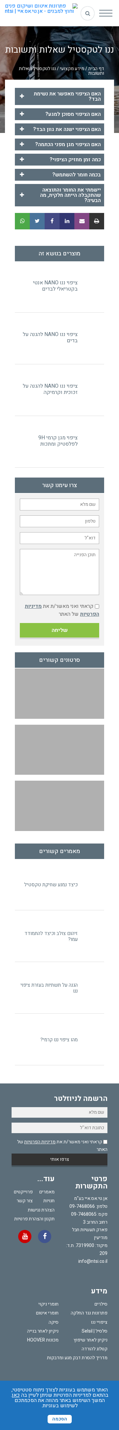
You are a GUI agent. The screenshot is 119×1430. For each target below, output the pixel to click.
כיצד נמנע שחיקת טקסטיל (51, 885)
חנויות (49, 1200)
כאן (16, 1395)
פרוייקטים (23, 1191)
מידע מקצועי (72, 68)
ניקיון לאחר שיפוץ (90, 1340)
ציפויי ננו (99, 1322)
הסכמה (59, 1419)
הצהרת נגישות (41, 1210)
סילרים (101, 1304)
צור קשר (25, 1200)
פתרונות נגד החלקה (89, 1313)
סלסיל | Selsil (94, 1331)
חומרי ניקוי (48, 1304)
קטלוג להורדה (94, 1348)
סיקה (54, 1322)
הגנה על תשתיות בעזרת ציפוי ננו (49, 988)
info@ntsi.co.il (92, 1261)
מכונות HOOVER (43, 1340)
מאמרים (47, 1191)
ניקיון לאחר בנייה (43, 1331)
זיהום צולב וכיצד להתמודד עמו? (51, 936)
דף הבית (96, 68)
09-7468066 (82, 1206)
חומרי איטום (47, 1313)
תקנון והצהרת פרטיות (34, 1218)
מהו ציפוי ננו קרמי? (59, 1040)
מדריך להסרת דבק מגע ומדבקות (77, 1357)
